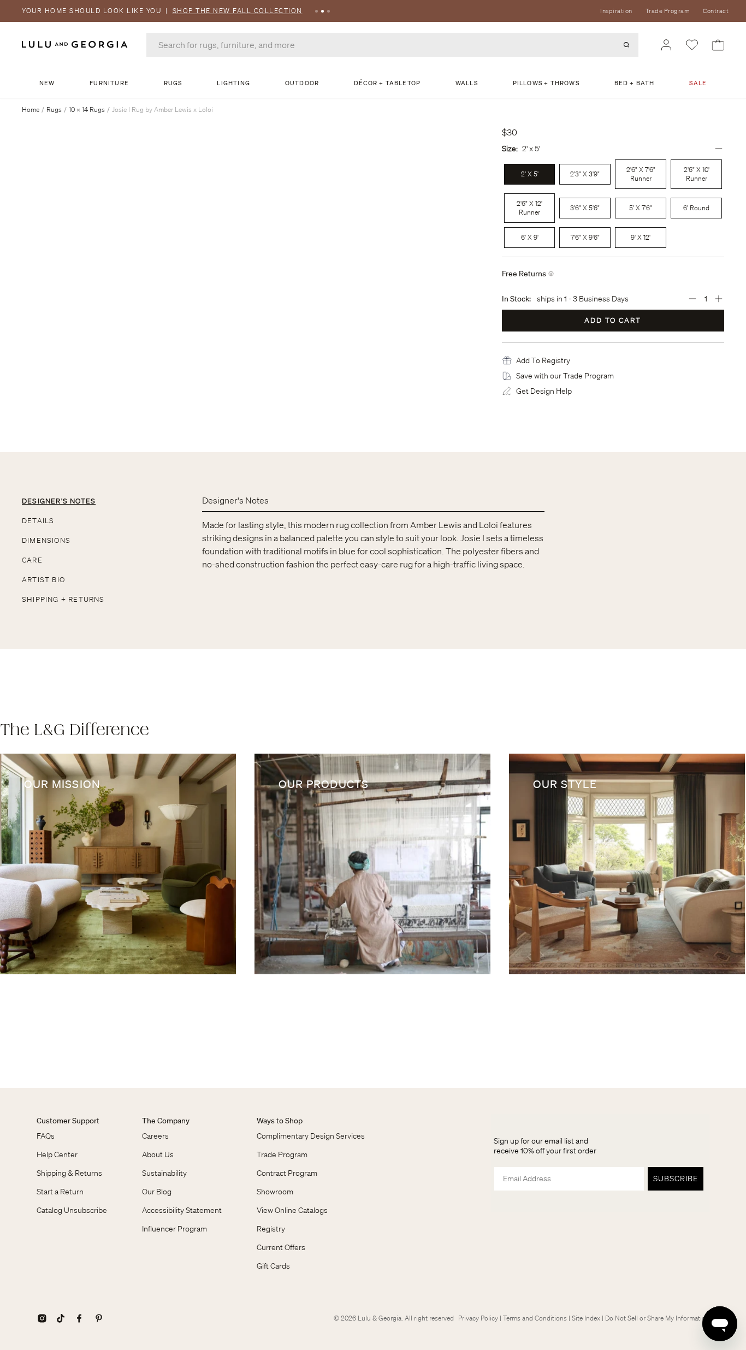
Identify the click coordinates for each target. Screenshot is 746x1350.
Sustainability (164, 1173)
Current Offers (281, 1247)
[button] (543, 360)
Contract (716, 11)
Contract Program (287, 1173)
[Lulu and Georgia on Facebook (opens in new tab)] (79, 1318)
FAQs (46, 1136)
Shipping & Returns (69, 1173)
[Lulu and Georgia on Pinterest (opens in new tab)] (98, 1318)
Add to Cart (612, 320)
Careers (155, 1136)
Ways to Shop (280, 1121)
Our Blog (156, 1192)
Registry (271, 1229)
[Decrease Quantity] (692, 298)
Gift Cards (273, 1266)
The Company (166, 1121)
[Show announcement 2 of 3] (322, 10)
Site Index (586, 1318)
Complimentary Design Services (311, 1136)
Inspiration (616, 11)
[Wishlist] (691, 44)
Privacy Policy (478, 1318)
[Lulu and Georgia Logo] (76, 44)
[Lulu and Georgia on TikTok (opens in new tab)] (60, 1318)
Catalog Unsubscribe (72, 1210)
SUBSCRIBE (675, 1178)
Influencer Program (174, 1229)
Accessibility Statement (182, 1210)
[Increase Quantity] (718, 298)
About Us (158, 1154)
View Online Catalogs (292, 1210)
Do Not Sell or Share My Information (657, 1318)
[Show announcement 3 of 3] (328, 10)
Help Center (57, 1154)
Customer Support (68, 1121)
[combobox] (392, 45)
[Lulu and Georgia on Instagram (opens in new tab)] (42, 1318)
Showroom (275, 1192)
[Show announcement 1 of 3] (316, 10)
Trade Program (668, 11)
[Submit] (626, 45)
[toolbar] (373, 11)
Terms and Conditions (535, 1318)
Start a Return (60, 1192)
